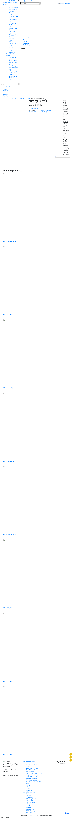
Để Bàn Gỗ (12, 74)
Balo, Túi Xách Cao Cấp (32, 770)
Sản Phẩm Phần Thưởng (29, 792)
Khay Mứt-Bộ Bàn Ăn (31, 764)
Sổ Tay (11, 47)
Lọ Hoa (11, 50)
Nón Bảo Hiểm (13, 23)
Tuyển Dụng (26, 45)
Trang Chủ (26, 38)
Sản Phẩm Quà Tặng (11, 71)
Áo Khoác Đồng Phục (32, 778)
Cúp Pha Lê (12, 59)
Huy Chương (12, 66)
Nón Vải (11, 48)
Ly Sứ (10, 14)
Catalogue (26, 43)
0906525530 (12, 1)
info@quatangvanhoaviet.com (30, 1)
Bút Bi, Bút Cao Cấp (31, 776)
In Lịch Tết (12, 52)
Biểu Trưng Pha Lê (31, 799)
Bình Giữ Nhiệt (13, 9)
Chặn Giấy (12, 72)
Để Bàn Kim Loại (13, 78)
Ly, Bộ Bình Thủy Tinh (32, 768)
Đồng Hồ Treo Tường (32, 775)
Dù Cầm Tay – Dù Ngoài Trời (34, 773)
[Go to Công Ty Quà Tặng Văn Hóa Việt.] (3, 98)
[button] (64, 3)
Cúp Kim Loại (12, 57)
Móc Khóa (11, 79)
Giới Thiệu (26, 39)
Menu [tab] (2, 87)
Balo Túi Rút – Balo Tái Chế (33, 782)
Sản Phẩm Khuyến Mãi (12, 7)
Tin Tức (25, 41)
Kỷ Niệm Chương (13, 60)
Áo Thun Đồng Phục (31, 780)
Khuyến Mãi (39, 110)
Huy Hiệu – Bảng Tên (31, 802)
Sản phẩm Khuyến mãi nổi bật (39, 112)
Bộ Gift (11, 45)
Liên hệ (23, 48)
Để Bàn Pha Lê (13, 76)
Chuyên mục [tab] (9, 87)
